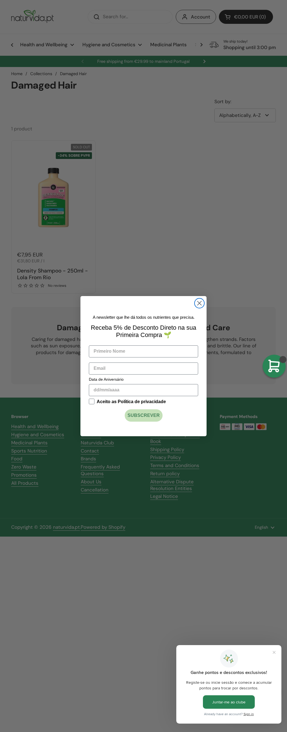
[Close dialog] (199, 303)
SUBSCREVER (144, 415)
